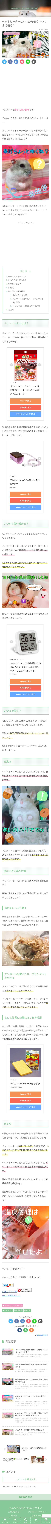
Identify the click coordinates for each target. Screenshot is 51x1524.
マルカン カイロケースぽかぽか (25, 1083)
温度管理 (19, 1310)
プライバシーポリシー (37, 1512)
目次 (22, 271)
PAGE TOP (26, 1497)
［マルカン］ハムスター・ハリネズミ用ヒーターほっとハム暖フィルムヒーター (24, 390)
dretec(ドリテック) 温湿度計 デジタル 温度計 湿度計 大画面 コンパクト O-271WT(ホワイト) (25, 667)
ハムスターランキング (11, 1295)
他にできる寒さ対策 (16, 291)
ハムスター (8, 1310)
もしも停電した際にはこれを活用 (26, 306)
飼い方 (28, 1310)
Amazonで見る (25, 401)
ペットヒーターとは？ (17, 276)
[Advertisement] (25, 85)
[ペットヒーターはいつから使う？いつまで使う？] (16, 61)
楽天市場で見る (25, 407)
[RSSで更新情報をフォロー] (31, 1330)
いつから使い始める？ (17, 280)
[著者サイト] (19, 1330)
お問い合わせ (13, 1512)
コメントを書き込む (25, 1479)
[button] (46, 730)
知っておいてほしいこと (13, 1306)
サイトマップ (37, 1516)
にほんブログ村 (9, 1292)
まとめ (11, 310)
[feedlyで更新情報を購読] (25, 1330)
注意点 (11, 288)
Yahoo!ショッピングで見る (25, 414)
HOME (14, 1516)
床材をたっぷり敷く (20, 295)
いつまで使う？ (14, 284)
